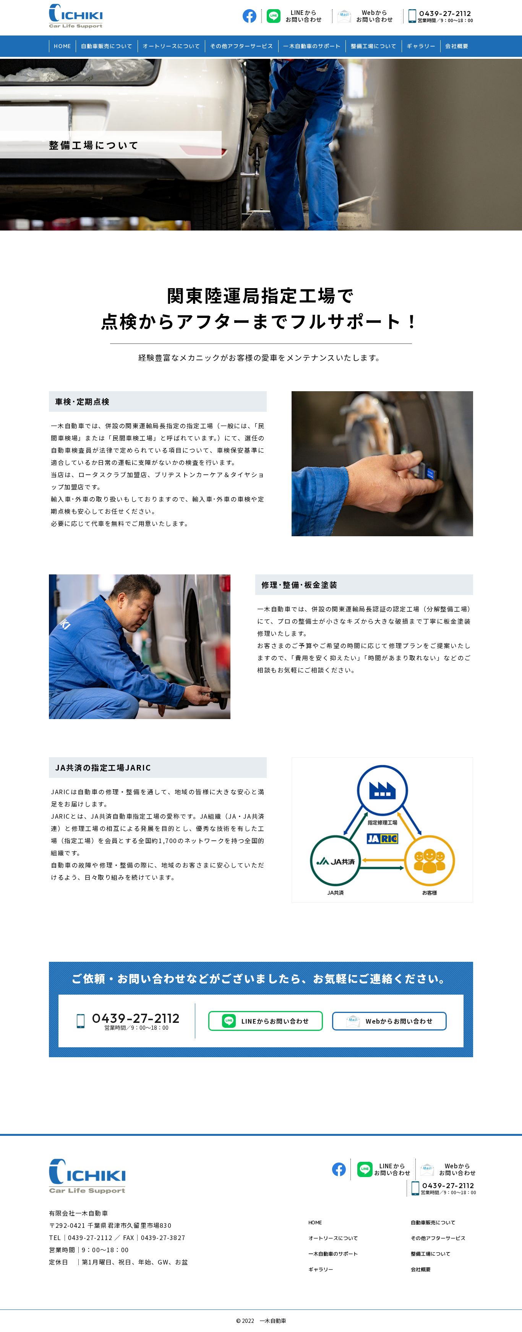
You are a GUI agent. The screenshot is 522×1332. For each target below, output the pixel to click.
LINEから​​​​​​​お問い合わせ (392, 1169)
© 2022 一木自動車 (261, 1320)
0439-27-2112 (90, 1237)
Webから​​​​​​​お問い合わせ (457, 1169)
